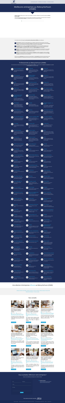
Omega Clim (46, 82)
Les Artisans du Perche (48, 109)
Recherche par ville (15, 339)
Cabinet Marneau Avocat (49, 252)
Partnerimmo (16, 137)
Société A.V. (46, 75)
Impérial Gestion (32, 235)
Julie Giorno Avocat (33, 82)
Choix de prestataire (19, 338)
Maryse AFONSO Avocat (19, 68)
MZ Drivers (31, 219)
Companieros (31, 252)
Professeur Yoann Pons (33, 209)
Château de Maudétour (48, 270)
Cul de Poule (46, 235)
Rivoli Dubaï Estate (18, 235)
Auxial (30, 160)
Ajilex (45, 130)
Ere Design (16, 123)
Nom (13, 381)
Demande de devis (33, 314)
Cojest (30, 149)
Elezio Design (31, 187)
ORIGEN (45, 214)
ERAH (45, 160)
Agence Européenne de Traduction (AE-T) (33, 193)
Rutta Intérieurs (17, 276)
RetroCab (16, 204)
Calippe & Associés (32, 258)
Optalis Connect (32, 137)
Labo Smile (16, 209)
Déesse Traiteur (47, 246)
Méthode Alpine (47, 176)
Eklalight (45, 187)
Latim (15, 82)
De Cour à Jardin (17, 187)
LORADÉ (30, 102)
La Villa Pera (46, 123)
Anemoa (15, 214)
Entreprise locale (14, 338)
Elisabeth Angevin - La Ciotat (48, 103)
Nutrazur (45, 230)
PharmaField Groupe (33, 165)
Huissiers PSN (31, 123)
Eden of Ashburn (17, 252)
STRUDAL (31, 176)
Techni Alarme (17, 258)
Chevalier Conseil (32, 181)
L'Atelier (45, 149)
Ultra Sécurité (17, 170)
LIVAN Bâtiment (47, 264)
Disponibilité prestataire (35, 338)
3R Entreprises (17, 75)
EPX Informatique (17, 130)
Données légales (16, 401)
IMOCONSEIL (16, 102)
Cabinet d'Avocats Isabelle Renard (47, 225)
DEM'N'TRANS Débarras (33, 154)
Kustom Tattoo (32, 130)
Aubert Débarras (17, 270)
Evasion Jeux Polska (18, 264)
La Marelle (31, 68)
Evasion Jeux (31, 198)
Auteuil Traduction (18, 198)
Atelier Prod (16, 88)
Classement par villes (29, 339)
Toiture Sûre (46, 181)
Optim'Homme (32, 276)
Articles (46, 401)
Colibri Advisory (47, 170)
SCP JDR (45, 143)
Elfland (45, 165)
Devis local (43, 313)
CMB (30, 264)
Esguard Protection (18, 230)
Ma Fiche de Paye (47, 95)
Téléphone (23, 381)
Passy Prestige (47, 219)
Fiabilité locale (18, 314)
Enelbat (30, 224)
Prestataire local (14, 314)
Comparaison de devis (48, 313)
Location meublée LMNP (34, 116)
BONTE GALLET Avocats (19, 143)
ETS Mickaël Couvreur (18, 192)
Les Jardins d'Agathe (48, 116)
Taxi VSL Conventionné (33, 230)
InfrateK (30, 246)
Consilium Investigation (48, 209)
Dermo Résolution (32, 143)
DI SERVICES (31, 170)
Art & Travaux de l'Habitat (47, 199)
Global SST (46, 68)
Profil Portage (17, 219)
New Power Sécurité (18, 176)
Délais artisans (34, 339)
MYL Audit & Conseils (48, 88)
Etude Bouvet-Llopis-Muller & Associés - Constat (18, 96)
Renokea (30, 109)
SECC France (46, 204)
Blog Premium (49, 401)
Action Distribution (48, 154)
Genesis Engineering (18, 154)
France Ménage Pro (18, 181)
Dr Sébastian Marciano (33, 204)
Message (13, 387)
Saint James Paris (32, 270)
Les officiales (16, 149)
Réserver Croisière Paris (48, 258)
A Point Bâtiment (17, 109)
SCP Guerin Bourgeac (33, 88)
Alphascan (16, 165)
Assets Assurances (47, 276)
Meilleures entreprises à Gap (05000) (22, 290)
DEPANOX (16, 160)
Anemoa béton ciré (33, 214)
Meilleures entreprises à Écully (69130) (44, 290)
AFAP (45, 137)
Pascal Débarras (17, 224)
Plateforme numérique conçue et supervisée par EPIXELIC (26, 401)
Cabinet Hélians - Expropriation (32, 76)
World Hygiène (17, 246)
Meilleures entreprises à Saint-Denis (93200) (33, 290)
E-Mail (13, 384)
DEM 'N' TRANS (32, 95)
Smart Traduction (47, 192)
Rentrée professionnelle (49, 338)
